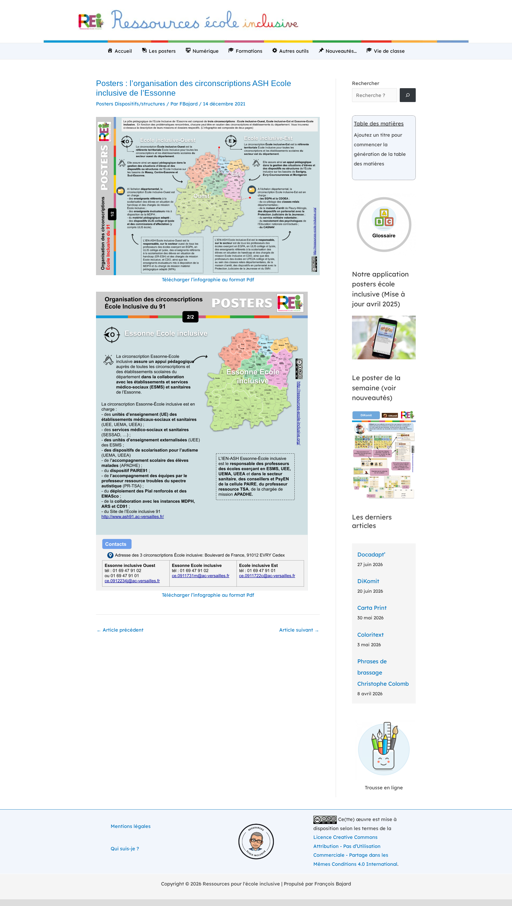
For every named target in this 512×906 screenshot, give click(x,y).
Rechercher (365, 83)
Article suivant (299, 630)
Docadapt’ (371, 554)
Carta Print (372, 607)
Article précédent (120, 630)
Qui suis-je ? (125, 849)
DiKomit (368, 581)
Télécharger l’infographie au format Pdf (208, 280)
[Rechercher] (408, 95)
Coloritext (370, 634)
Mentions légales (131, 826)
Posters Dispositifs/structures (130, 104)
